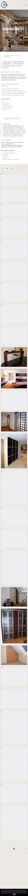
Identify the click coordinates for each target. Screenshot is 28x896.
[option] (14, 227)
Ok (14, 894)
